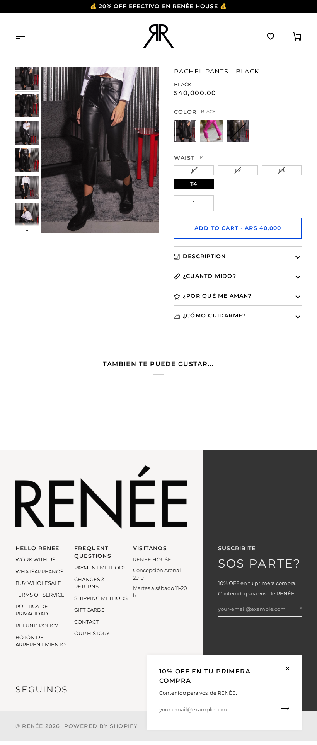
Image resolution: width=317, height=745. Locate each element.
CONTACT (86, 622)
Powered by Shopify (101, 726)
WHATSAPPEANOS (39, 572)
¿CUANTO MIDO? (209, 276)
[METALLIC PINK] (213, 133)
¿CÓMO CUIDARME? (214, 315)
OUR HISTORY (91, 633)
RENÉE (32, 726)
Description (204, 256)
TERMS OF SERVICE (40, 595)
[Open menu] (27, 36)
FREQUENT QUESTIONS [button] (92, 552)
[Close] (291, 668)
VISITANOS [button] (150, 548)
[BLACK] (187, 133)
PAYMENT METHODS (100, 568)
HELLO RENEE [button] (37, 548)
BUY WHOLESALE (38, 583)
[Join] (282, 708)
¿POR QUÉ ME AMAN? (217, 296)
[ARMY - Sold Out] (238, 133)
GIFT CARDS (89, 610)
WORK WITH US (35, 560)
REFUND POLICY (36, 626)
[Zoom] (99, 150)
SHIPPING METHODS (101, 598)
